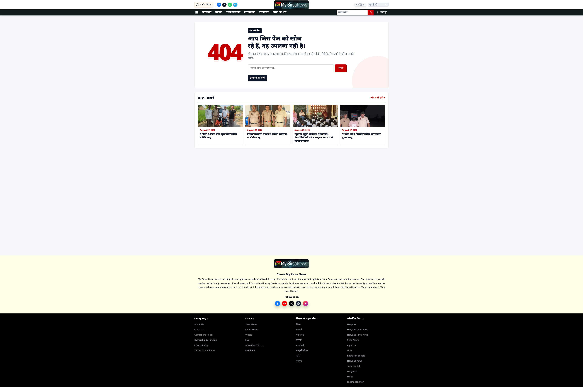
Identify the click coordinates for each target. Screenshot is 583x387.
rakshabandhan (355, 382)
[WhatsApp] (230, 5)
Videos (248, 335)
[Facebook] (219, 5)
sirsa (349, 350)
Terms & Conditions (204, 350)
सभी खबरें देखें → (377, 97)
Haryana (351, 324)
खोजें (341, 68)
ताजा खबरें (206, 12)
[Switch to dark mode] (360, 5)
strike (350, 376)
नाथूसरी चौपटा (302, 350)
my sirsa (351, 345)
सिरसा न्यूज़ (264, 12)
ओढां (298, 356)
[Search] (371, 12)
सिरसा (298, 324)
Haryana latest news (357, 329)
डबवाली (299, 329)
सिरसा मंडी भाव (279, 12)
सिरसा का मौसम (233, 12)
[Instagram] (305, 303)
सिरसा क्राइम (250, 12)
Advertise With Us (254, 345)
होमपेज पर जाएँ (257, 78)
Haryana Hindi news (357, 335)
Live (247, 340)
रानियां (299, 340)
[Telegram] (235, 5)
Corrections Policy (203, 335)
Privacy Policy (201, 345)
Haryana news (354, 361)
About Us (199, 324)
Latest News (251, 329)
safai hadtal (353, 366)
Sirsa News (251, 324)
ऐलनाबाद (300, 335)
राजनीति (218, 12)
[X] (224, 5)
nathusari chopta (356, 356)
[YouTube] (284, 303)
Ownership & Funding (205, 340)
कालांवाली (300, 345)
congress (352, 371)
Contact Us (200, 329)
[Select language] (378, 5)
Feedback (250, 350)
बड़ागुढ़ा (299, 361)
